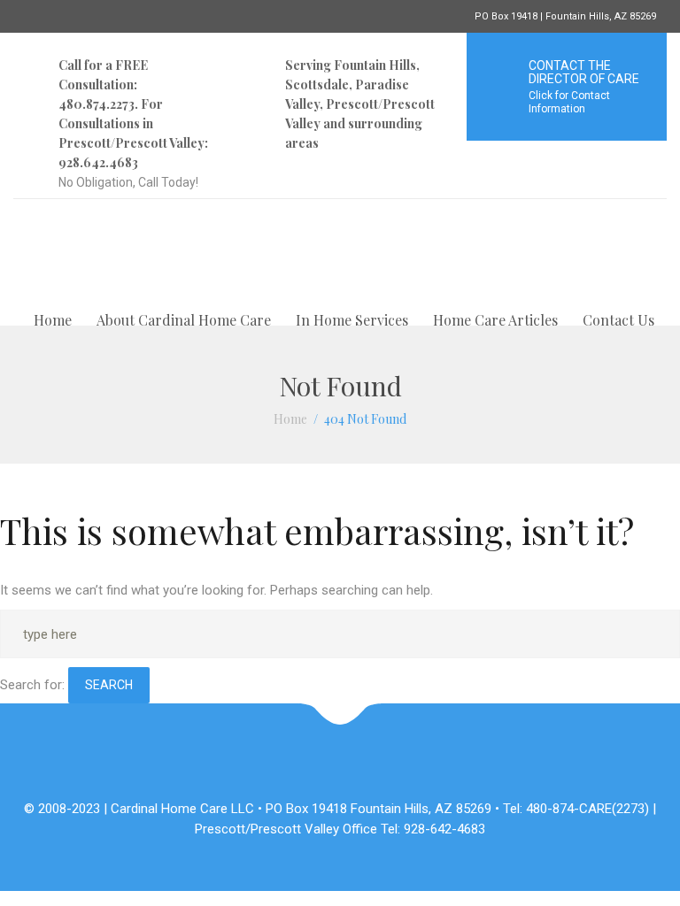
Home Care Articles (495, 320)
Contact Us (618, 320)
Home (53, 320)
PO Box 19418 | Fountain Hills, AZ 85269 (565, 16)
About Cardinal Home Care (184, 320)
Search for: (32, 685)
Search (109, 685)
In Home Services (352, 320)
